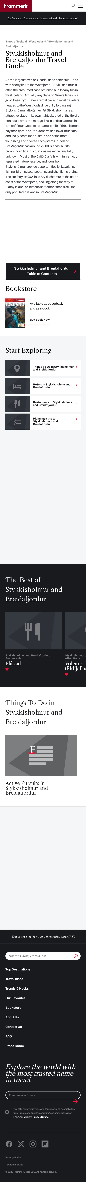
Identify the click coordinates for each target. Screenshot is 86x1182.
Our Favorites (15, 998)
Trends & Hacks (17, 988)
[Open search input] (73, 6)
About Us (12, 1017)
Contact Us (13, 1026)
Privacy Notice (13, 1157)
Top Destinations (17, 969)
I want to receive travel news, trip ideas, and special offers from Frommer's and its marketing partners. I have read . (44, 1113)
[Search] (75, 955)
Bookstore (13, 1007)
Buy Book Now (40, 319)
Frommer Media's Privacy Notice (31, 1117)
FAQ (8, 1036)
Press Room (14, 1046)
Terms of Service (14, 1164)
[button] (80, 6)
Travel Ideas (14, 979)
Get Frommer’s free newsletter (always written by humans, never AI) (43, 18)
